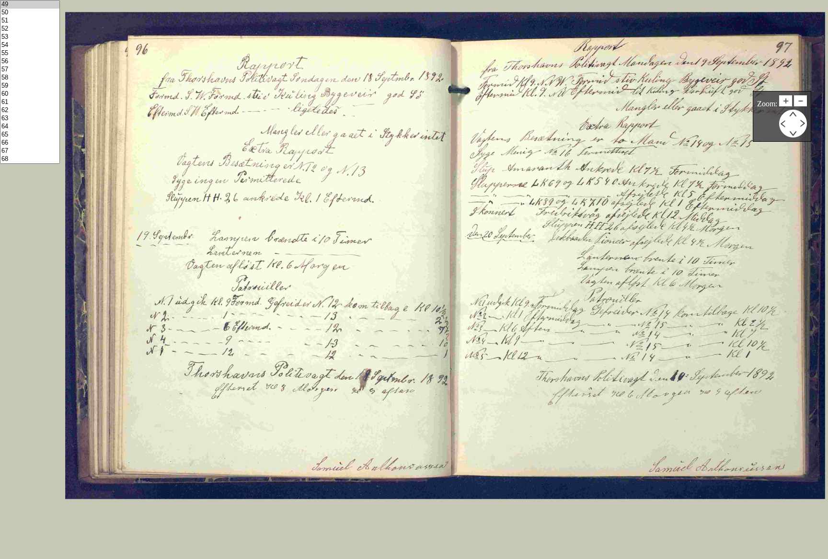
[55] (29, 53)
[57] (29, 70)
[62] (29, 110)
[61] (29, 102)
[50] (29, 13)
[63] (29, 118)
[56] (29, 61)
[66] (29, 143)
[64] (29, 127)
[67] (29, 151)
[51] (29, 21)
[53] (29, 37)
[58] (29, 78)
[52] (29, 29)
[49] (29, 4)
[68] (29, 159)
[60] (29, 94)
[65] (29, 135)
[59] (29, 86)
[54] (29, 45)
